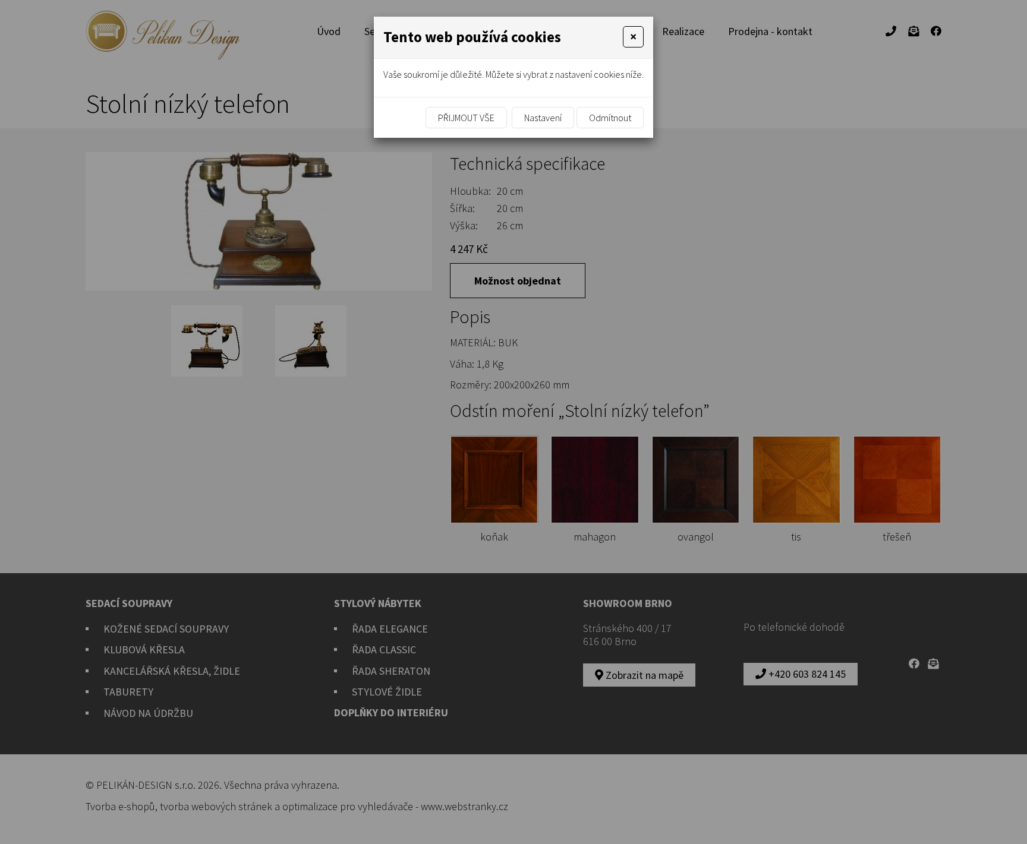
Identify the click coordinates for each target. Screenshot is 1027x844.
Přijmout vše (466, 118)
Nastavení (543, 118)
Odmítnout (610, 118)
